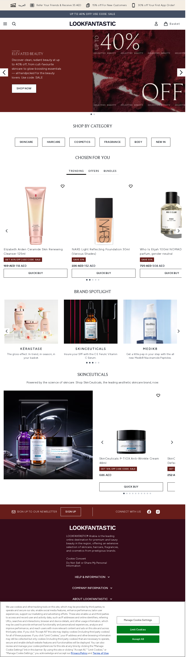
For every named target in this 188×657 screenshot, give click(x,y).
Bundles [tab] (110, 171)
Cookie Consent (76, 558)
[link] (156, 24)
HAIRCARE (53, 142)
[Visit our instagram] (157, 511)
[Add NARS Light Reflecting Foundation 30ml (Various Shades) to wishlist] (130, 186)
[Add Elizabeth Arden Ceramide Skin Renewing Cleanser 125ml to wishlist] (62, 186)
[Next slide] (181, 72)
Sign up (70, 511)
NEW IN (161, 142)
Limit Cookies (138, 629)
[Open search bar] (14, 24)
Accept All (138, 639)
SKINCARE (26, 142)
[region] (92, 629)
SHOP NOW (24, 88)
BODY (138, 142)
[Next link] (179, 331)
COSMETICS (82, 142)
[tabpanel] (93, 231)
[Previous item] (7, 231)
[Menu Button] (5, 24)
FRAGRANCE (112, 142)
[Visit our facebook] (149, 511)
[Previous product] (102, 442)
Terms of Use (101, 653)
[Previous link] (7, 331)
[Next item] (179, 231)
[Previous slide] (4, 72)
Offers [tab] (93, 171)
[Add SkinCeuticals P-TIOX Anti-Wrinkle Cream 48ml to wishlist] (158, 395)
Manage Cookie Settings (138, 620)
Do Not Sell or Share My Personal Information (86, 564)
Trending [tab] (76, 171)
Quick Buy (35, 273)
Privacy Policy (79, 653)
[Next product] (172, 442)
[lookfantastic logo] (93, 24)
